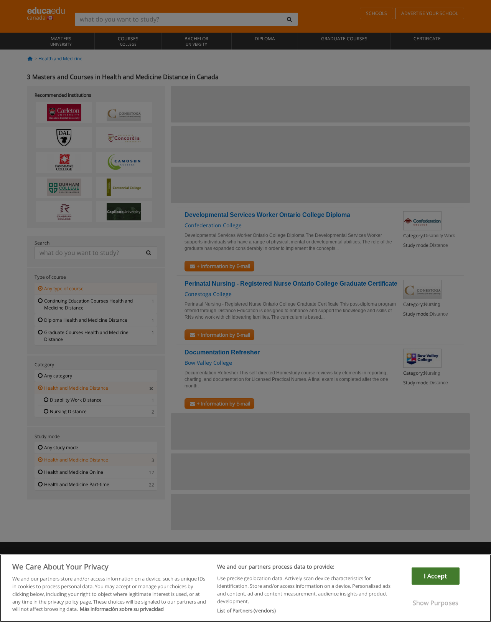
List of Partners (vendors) (246, 610)
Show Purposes (435, 603)
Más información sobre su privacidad (122, 608)
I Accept (435, 576)
